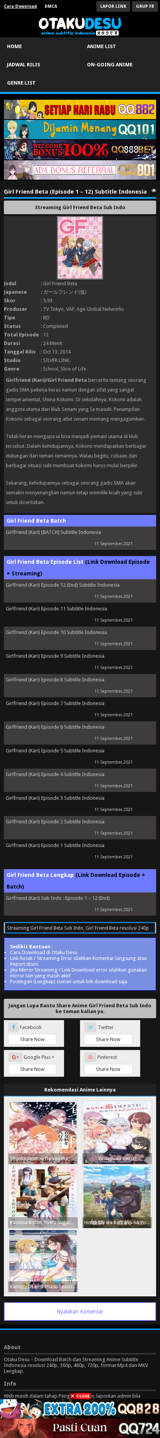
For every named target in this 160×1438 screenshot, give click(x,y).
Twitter (108, 1033)
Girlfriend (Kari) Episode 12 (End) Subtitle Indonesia (63, 585)
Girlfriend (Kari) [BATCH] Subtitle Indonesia (53, 532)
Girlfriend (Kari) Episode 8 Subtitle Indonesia (55, 680)
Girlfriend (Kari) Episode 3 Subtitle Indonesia (55, 798)
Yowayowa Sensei (117, 1158)
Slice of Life (73, 369)
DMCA (51, 6)
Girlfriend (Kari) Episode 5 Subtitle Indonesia (55, 751)
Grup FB (145, 6)
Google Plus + (37, 1063)
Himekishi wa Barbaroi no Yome (118, 1222)
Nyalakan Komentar (80, 1311)
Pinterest (108, 1063)
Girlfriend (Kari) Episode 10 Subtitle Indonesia (56, 632)
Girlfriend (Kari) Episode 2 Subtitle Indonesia (55, 822)
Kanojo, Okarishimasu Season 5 (44, 1286)
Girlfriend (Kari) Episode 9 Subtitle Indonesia (55, 656)
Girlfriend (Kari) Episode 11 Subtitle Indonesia (56, 609)
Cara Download (20, 6)
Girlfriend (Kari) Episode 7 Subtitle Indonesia (55, 703)
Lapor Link (113, 6)
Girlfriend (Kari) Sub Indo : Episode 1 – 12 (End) (58, 898)
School (50, 369)
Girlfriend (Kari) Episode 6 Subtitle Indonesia (55, 727)
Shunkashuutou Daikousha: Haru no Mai (44, 1158)
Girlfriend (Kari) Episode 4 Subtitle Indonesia (55, 774)
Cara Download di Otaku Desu (43, 952)
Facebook (32, 1033)
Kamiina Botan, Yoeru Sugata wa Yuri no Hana (44, 1222)
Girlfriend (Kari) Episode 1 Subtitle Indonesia (55, 845)
